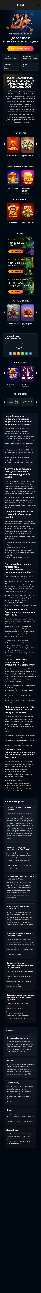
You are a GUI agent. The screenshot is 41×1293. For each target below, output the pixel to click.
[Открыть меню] (38, 5)
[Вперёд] (36, 144)
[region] (20, 149)
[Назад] (4, 144)
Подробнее (20, 348)
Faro (20, 4)
